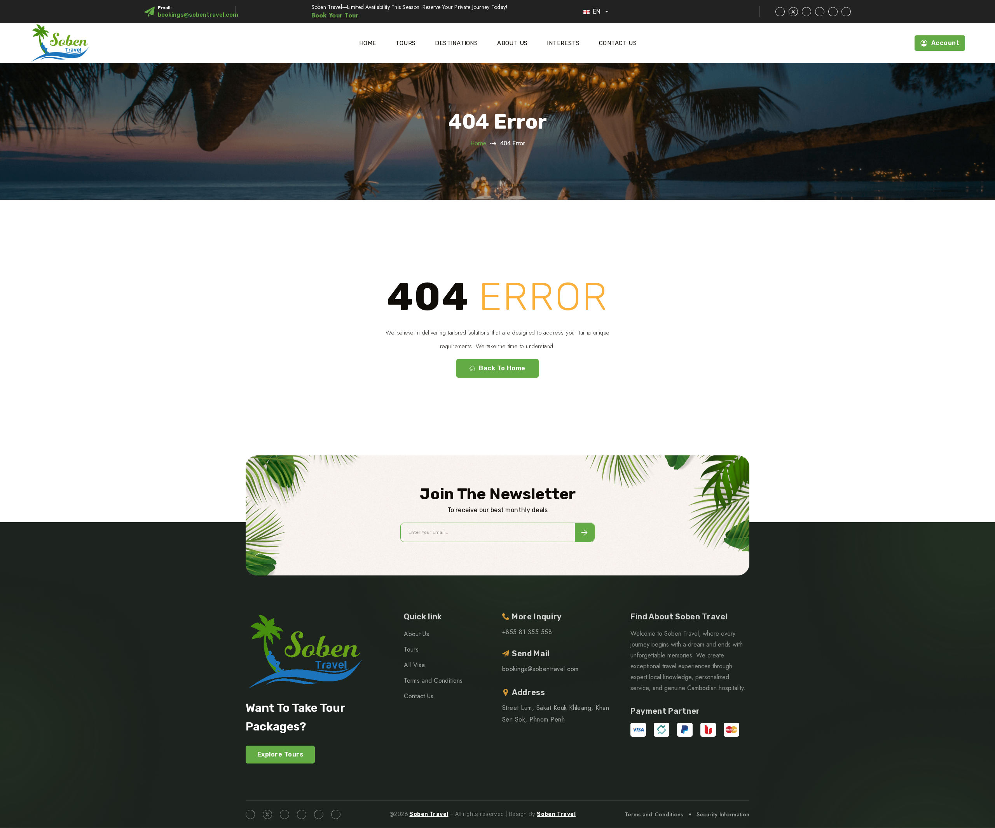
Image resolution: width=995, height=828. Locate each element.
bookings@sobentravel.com (198, 14)
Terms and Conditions (433, 680)
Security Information (722, 814)
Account (945, 43)
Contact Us (618, 43)
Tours (405, 43)
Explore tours (280, 754)
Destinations (456, 43)
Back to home (502, 368)
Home (367, 43)
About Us (512, 43)
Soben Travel (428, 814)
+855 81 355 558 (527, 632)
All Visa (414, 665)
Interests (563, 43)
